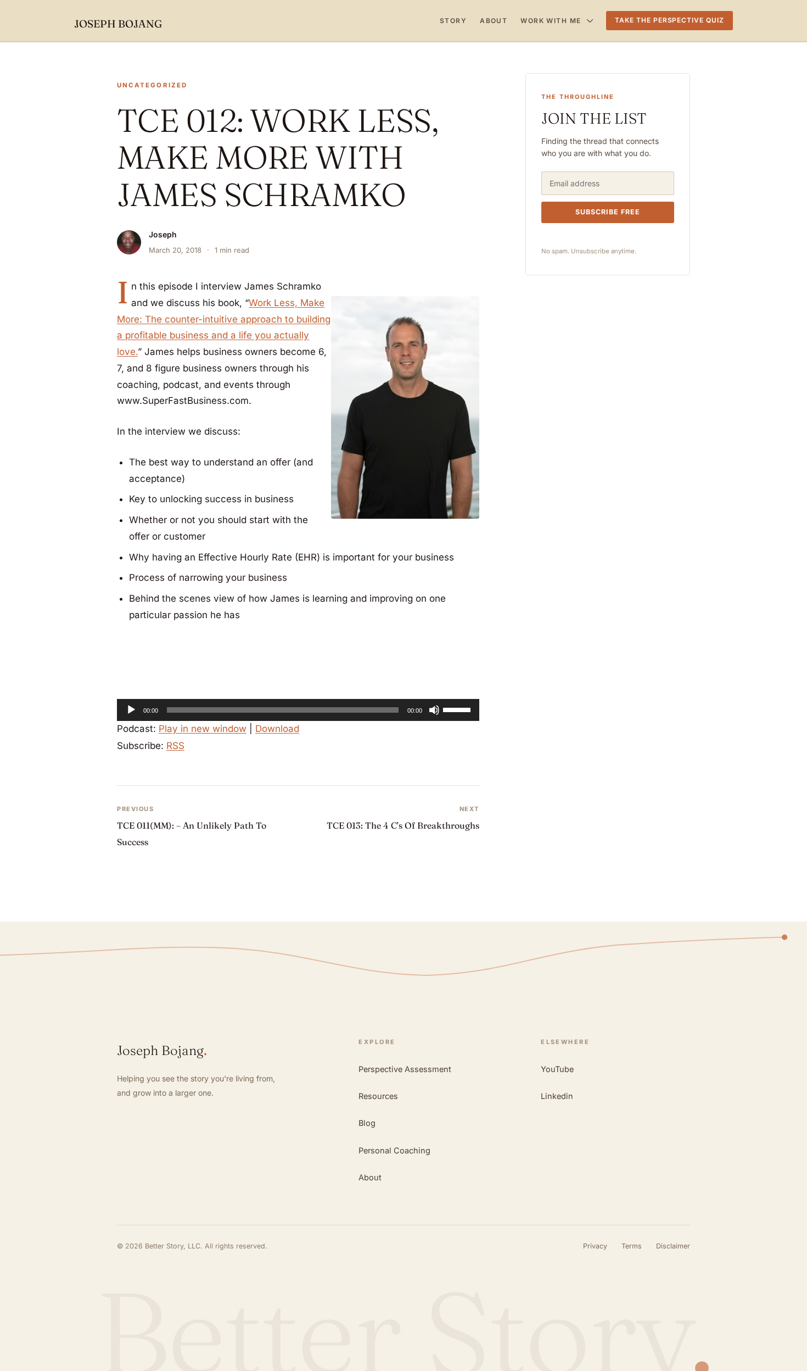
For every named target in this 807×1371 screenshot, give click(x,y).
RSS (175, 745)
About (493, 20)
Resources (378, 1096)
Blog (367, 1123)
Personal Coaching (394, 1150)
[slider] (458, 709)
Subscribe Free (607, 212)
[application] (298, 710)
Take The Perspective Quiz (669, 20)
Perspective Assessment (404, 1069)
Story (453, 20)
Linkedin (557, 1096)
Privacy (595, 1246)
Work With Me (550, 20)
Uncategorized (152, 85)
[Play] (131, 709)
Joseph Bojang (118, 23)
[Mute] (434, 709)
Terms (631, 1246)
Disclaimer (673, 1246)
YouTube (557, 1069)
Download (277, 728)
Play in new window (202, 728)
